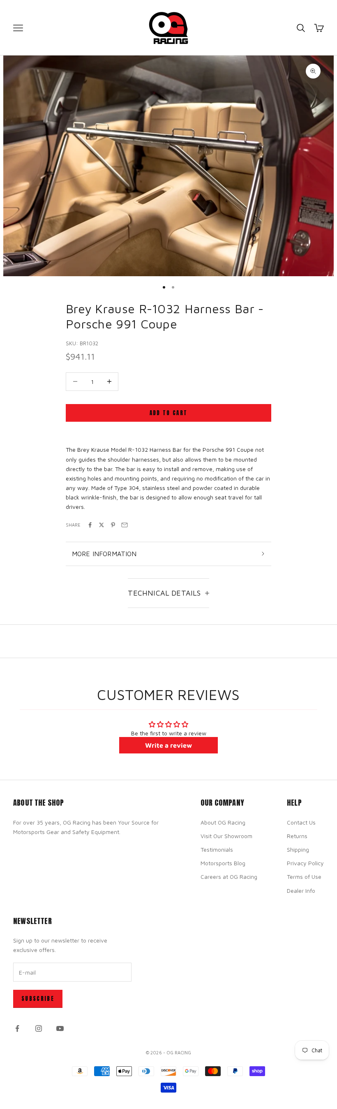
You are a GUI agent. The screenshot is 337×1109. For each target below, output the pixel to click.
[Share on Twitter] (101, 525)
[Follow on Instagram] (39, 1028)
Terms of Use (304, 876)
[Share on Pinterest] (113, 525)
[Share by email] (124, 525)
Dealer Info (301, 890)
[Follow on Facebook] (17, 1028)
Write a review (168, 745)
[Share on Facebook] (90, 525)
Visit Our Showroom (226, 835)
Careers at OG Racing (229, 876)
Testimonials (217, 849)
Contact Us (301, 822)
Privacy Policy (305, 862)
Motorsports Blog (223, 862)
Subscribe (37, 999)
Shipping (298, 849)
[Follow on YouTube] (60, 1028)
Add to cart (169, 413)
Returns (297, 835)
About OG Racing (223, 822)
